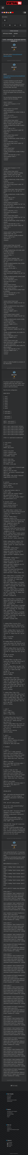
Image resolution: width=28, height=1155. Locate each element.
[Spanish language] (4, 12)
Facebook (9, 1142)
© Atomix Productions (14, 1153)
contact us (9, 1128)
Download (9, 1095)
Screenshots (9, 1101)
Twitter (9, 1146)
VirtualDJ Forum (7, 33)
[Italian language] (10, 12)
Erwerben (9, 1097)
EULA (8, 1130)
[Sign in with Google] (20, 25)
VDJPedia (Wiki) (10, 1114)
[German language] (8, 12)
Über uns (9, 1126)
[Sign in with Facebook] (4, 25)
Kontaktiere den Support (12, 1111)
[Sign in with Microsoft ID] (9, 25)
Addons (16, 33)
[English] (2, 12)
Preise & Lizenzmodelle (12, 1100)
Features (9, 1098)
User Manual (9, 1112)
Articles (8, 1115)
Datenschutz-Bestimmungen (13, 1129)
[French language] (6, 12)
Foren (8, 1116)
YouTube (10, 1143)
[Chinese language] (13, 12)
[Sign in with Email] (4, 20)
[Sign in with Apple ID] (15, 25)
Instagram (10, 1145)
